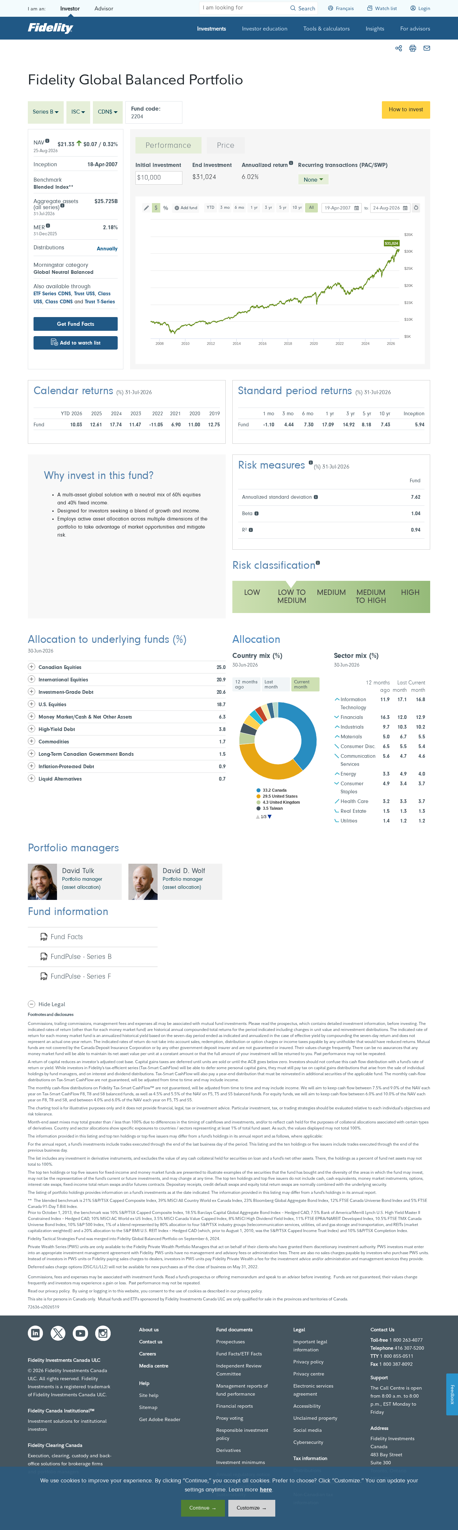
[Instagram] (103, 1333)
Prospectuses (230, 1342)
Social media (307, 1430)
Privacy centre (308, 1374)
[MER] (48, 225)
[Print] (412, 48)
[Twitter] (58, 1333)
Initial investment (158, 166)
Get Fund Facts (75, 324)
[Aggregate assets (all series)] (62, 205)
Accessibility (307, 1406)
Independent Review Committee (239, 1370)
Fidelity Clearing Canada (55, 1445)
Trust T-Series (100, 302)
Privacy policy (308, 1362)
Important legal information (310, 1346)
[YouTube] (80, 1333)
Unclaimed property (315, 1418)
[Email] (426, 48)
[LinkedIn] (35, 1333)
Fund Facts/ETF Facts (239, 1354)
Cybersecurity (308, 1442)
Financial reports (234, 1406)
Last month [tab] (271, 684)
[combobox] (46, 112)
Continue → (203, 1508)
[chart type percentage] (166, 207)
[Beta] (256, 513)
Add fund (189, 208)
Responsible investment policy (242, 1434)
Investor (70, 8)
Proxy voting (229, 1418)
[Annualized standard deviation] (316, 496)
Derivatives (228, 1450)
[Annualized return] (291, 162)
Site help (149, 1395)
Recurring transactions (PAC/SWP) (343, 166)
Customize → (252, 1508)
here (266, 1490)
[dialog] (229, 1498)
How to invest (406, 110)
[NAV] (47, 140)
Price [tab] (226, 146)
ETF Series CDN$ (52, 294)
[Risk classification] (318, 562)
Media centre (153, 1366)
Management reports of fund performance (242, 1390)
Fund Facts (67, 937)
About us (149, 1330)
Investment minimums (240, 1462)
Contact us (150, 1342)
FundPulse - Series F (81, 977)
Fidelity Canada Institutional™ (61, 1411)
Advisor (104, 8)
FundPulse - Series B (81, 957)
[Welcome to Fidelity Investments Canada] (50, 28)
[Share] (398, 48)
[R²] (250, 529)
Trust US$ (84, 294)
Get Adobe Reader (159, 1419)
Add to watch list (80, 343)
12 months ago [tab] (246, 684)
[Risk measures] (310, 462)
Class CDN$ (59, 302)
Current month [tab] (301, 684)
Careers (147, 1354)
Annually (107, 249)
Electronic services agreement (313, 1390)
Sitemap (148, 1407)
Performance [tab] (168, 146)
